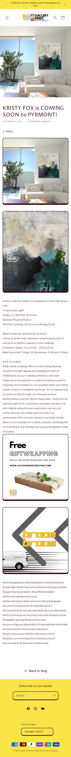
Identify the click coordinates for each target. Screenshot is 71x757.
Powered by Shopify (49, 751)
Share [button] (9, 131)
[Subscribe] (54, 695)
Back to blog (38, 671)
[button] (7, 17)
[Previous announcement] (6, 4)
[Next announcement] (64, 4)
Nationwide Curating (29, 751)
